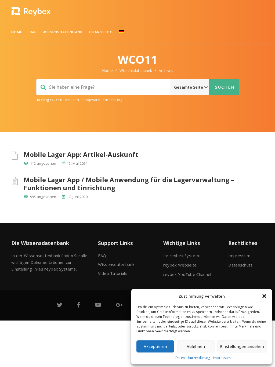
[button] (264, 296)
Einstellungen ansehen (242, 346)
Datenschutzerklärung (192, 357)
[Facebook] (78, 305)
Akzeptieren (155, 346)
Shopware (91, 99)
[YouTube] (98, 305)
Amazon (72, 99)
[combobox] (137, 87)
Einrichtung (112, 99)
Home (16, 32)
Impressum (222, 357)
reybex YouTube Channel (187, 274)
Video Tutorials (112, 273)
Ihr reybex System (181, 255)
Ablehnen (196, 346)
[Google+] (119, 305)
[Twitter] (59, 305)
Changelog (101, 32)
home (107, 70)
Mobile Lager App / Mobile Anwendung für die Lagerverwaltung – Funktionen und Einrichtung (129, 183)
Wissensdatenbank (62, 32)
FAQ (32, 32)
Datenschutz (240, 265)
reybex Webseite (180, 265)
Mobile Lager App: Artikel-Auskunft (81, 154)
